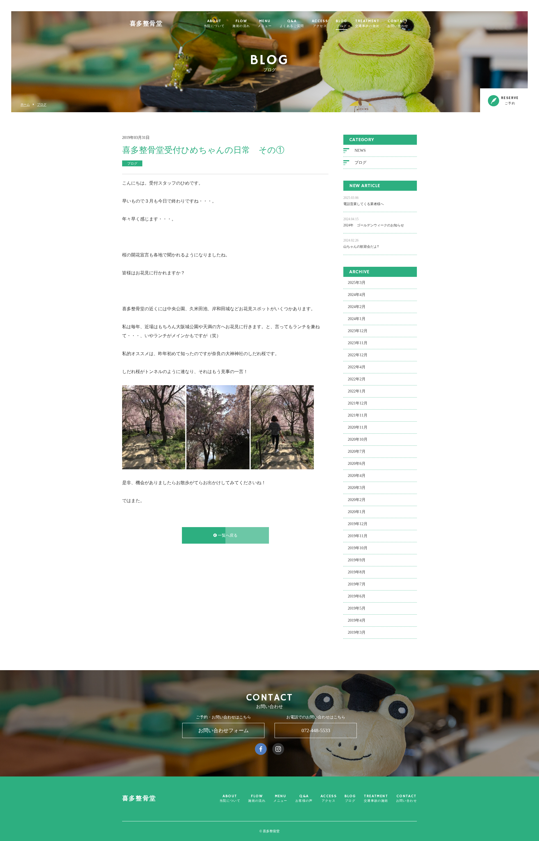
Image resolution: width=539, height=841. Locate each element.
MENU (265, 23)
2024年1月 (357, 319)
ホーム (25, 104)
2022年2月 (357, 379)
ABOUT (214, 23)
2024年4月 (357, 295)
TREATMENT (367, 23)
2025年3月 (357, 283)
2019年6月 (357, 596)
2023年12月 (357, 331)
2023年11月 (357, 343)
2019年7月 (357, 584)
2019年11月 (357, 536)
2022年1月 (357, 391)
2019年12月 (357, 524)
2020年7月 (357, 451)
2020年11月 (357, 427)
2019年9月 (357, 560)
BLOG (341, 23)
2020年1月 (357, 512)
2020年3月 (357, 488)
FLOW (241, 23)
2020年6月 (357, 463)
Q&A (292, 23)
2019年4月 (357, 620)
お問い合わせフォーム (223, 730)
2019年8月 (357, 572)
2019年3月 (357, 632)
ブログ (41, 104)
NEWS (360, 150)
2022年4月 (357, 367)
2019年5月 (357, 608)
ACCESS (320, 23)
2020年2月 (357, 500)
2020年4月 (357, 476)
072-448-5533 (316, 730)
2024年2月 (357, 307)
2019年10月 (357, 548)
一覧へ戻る (227, 535)
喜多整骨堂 (146, 24)
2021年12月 (357, 403)
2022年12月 (357, 355)
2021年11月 (357, 415)
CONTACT (397, 23)
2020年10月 (357, 439)
